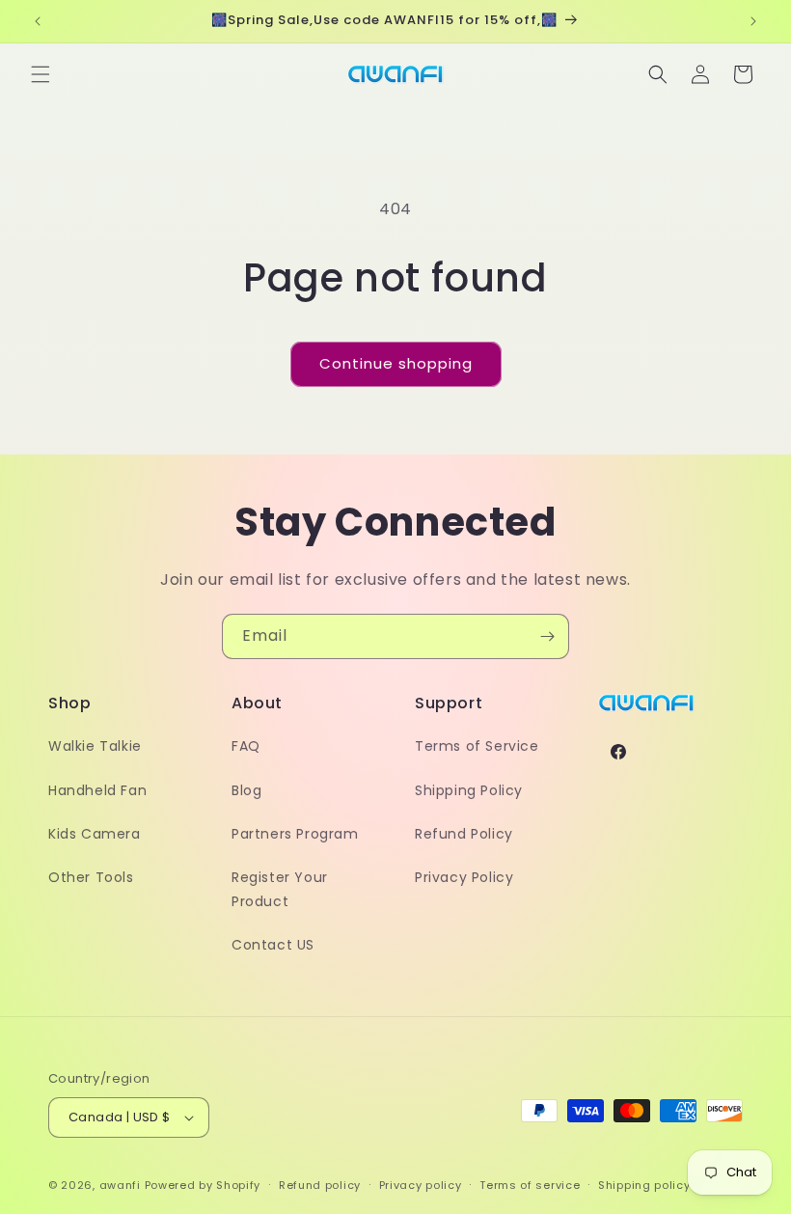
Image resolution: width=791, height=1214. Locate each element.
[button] (40, 74)
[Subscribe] (547, 636)
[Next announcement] (753, 21)
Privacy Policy (464, 877)
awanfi (120, 1185)
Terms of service (529, 1185)
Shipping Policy (469, 790)
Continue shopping (396, 363)
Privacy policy (420, 1185)
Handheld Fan (97, 790)
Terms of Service (477, 746)
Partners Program (295, 833)
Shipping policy (644, 1185)
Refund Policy (464, 833)
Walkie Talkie (95, 746)
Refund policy (320, 1185)
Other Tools (91, 877)
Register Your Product (280, 889)
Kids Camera (94, 833)
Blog (246, 790)
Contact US (273, 944)
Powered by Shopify (203, 1185)
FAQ (246, 746)
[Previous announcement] (37, 21)
